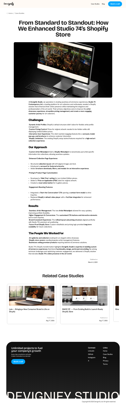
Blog (104, 357)
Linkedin (91, 351)
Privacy (105, 361)
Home (10, 13)
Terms (105, 364)
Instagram (91, 357)
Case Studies (19, 13)
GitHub (90, 354)
